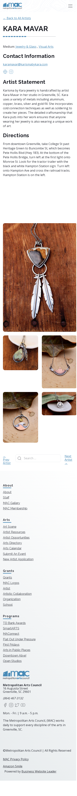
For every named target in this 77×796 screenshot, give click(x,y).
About (7, 492)
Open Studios (12, 661)
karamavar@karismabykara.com (25, 64)
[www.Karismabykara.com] (5, 73)
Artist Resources (14, 532)
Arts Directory (12, 543)
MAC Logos (11, 583)
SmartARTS (11, 628)
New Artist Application (18, 559)
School (8, 604)
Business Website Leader (38, 771)
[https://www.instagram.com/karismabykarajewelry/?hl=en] (11, 73)
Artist (6, 588)
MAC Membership (15, 508)
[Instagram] (11, 705)
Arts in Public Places (16, 650)
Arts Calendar (12, 548)
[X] (17, 705)
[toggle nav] (70, 6)
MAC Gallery (11, 503)
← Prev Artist (7, 459)
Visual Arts (46, 47)
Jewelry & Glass (26, 47)
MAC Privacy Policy (16, 759)
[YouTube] (23, 705)
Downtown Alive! (14, 655)
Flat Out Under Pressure (19, 639)
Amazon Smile (12, 766)
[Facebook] (5, 705)
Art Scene (9, 526)
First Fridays (11, 644)
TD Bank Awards (14, 623)
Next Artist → (68, 459)
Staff (6, 497)
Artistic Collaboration (17, 594)
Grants (7, 577)
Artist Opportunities (16, 537)
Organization (12, 599)
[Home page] (12, 6)
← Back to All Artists (17, 18)
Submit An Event (14, 554)
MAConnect (11, 634)
